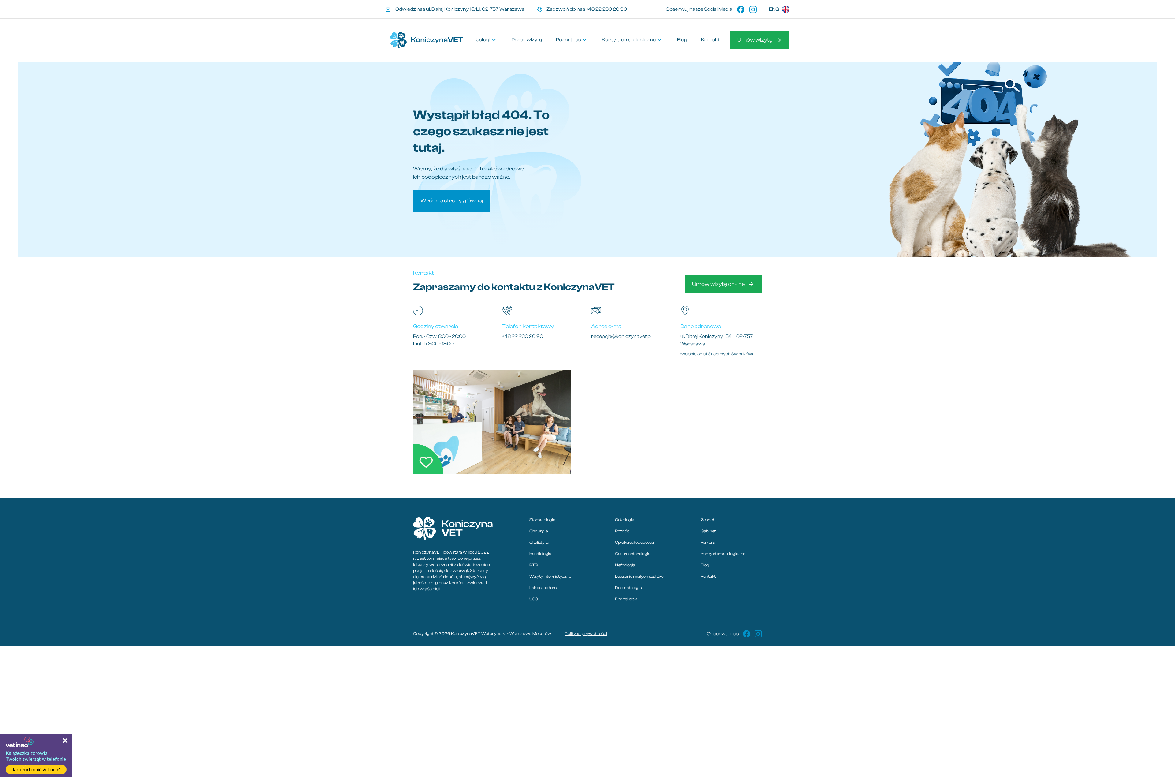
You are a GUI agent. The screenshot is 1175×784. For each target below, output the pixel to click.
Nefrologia (625, 565)
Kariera (708, 542)
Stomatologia (542, 519)
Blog (705, 565)
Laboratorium (543, 587)
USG (533, 599)
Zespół (707, 519)
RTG (533, 565)
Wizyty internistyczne (550, 576)
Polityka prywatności (586, 633)
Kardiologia (540, 553)
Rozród (622, 531)
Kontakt (708, 576)
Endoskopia (626, 599)
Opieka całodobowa (634, 542)
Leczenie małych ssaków (639, 576)
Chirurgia (538, 531)
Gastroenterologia (632, 553)
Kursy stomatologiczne (723, 553)
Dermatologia (628, 587)
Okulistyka (539, 542)
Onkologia (624, 519)
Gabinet (708, 531)
